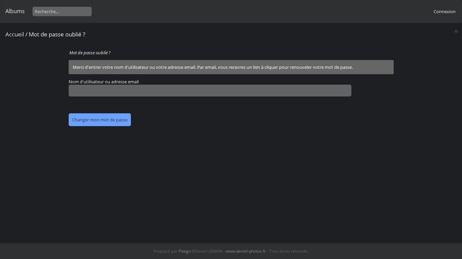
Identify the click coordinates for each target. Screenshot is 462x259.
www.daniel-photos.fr (246, 251)
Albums (15, 11)
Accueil (14, 34)
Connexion (445, 11)
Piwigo (185, 251)
